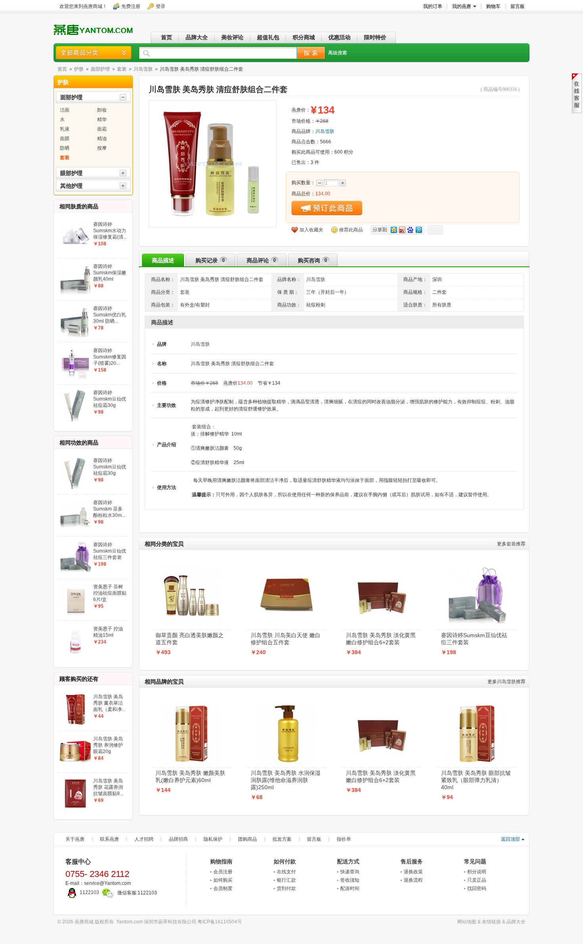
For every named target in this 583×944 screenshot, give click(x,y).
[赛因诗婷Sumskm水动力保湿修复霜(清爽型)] (75, 223)
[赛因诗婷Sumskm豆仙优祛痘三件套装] (476, 568)
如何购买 (222, 880)
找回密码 (476, 888)
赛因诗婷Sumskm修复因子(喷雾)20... (109, 357)
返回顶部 (510, 839)
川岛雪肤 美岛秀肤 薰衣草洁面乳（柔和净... (109, 703)
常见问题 (475, 861)
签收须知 (349, 880)
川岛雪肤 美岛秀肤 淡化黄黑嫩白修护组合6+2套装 (381, 638)
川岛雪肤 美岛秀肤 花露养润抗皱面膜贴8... (108, 787)
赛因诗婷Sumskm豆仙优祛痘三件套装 (474, 638)
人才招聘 (143, 839)
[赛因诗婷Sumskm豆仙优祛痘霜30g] (75, 392)
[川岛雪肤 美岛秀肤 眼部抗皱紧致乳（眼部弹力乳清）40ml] (476, 706)
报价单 (344, 839)
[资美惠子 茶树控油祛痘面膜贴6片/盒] (75, 586)
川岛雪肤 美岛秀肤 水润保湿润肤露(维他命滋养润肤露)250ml (285, 780)
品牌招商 (178, 839)
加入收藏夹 (311, 230)
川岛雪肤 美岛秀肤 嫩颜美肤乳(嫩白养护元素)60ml (190, 776)
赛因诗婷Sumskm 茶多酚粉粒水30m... (109, 509)
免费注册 (130, 6)
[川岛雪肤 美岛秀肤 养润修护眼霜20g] (75, 738)
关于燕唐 (74, 839)
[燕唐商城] (93, 37)
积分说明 (476, 872)
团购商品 (247, 839)
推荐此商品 (351, 230)
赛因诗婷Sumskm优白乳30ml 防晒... (109, 315)
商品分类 (93, 52)
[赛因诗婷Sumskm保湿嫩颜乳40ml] (75, 265)
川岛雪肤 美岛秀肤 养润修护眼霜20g (108, 745)
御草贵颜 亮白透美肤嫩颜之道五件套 (189, 638)
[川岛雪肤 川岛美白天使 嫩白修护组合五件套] (286, 568)
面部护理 (100, 69)
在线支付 (286, 872)
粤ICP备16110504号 (220, 922)
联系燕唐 (109, 839)
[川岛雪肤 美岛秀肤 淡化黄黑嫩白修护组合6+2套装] (381, 568)
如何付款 (285, 861)
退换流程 (413, 880)
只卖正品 (476, 880)
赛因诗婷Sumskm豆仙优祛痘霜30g (109, 399)
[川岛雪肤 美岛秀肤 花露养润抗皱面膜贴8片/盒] (75, 780)
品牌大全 (515, 922)
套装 (122, 69)
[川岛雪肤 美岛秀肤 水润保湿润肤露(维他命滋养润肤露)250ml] (286, 706)
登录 (160, 6)
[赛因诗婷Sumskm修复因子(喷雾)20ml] (75, 350)
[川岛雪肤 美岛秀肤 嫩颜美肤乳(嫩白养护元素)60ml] (191, 706)
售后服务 (412, 861)
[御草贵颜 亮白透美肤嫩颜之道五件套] (191, 568)
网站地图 (466, 922)
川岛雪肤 (143, 69)
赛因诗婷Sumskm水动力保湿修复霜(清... (110, 231)
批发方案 (282, 839)
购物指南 (221, 861)
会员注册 (222, 872)
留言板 (314, 839)
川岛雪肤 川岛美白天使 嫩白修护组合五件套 (285, 638)
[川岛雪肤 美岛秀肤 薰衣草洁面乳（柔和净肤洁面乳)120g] (75, 696)
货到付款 (286, 888)
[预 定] (327, 208)
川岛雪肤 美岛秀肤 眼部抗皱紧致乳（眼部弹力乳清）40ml (476, 780)
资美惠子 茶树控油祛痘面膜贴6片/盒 (110, 593)
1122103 (89, 892)
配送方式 (348, 861)
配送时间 (349, 888)
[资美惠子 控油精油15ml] (75, 628)
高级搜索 (337, 53)
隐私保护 (212, 839)
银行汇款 (286, 880)
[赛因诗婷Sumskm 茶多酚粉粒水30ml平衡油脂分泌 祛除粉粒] (75, 502)
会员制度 (222, 888)
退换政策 (413, 872)
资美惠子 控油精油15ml (108, 632)
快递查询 (349, 872)
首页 (62, 69)
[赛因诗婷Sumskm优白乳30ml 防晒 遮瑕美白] (75, 307)
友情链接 (491, 922)
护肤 (79, 69)
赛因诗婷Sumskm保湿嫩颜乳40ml (109, 273)
